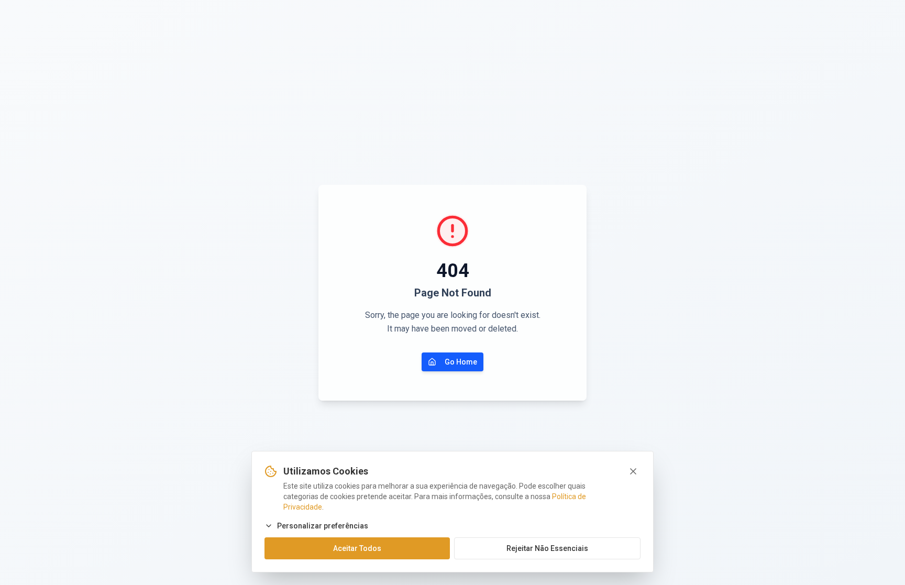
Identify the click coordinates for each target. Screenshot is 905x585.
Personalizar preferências (322, 526)
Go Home (461, 362)
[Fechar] (633, 471)
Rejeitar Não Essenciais (547, 548)
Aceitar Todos (357, 548)
